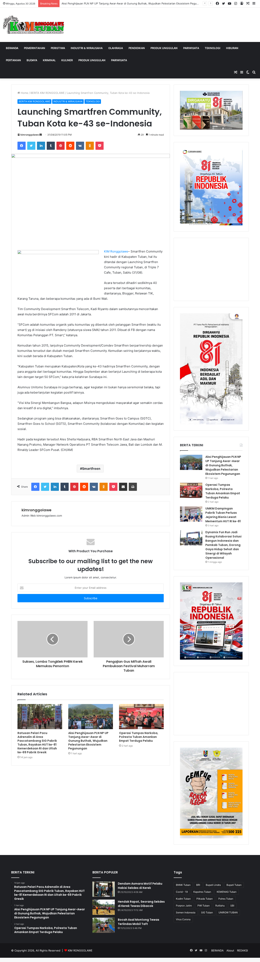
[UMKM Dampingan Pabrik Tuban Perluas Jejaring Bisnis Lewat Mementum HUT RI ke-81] (191, 514)
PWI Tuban (203, 905)
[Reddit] (70, 146)
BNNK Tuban (183, 884)
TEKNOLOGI (212, 48)
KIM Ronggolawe (116, 251)
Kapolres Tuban (202, 891)
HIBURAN (232, 48)
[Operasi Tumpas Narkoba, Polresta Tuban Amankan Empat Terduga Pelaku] (141, 716)
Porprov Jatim (184, 905)
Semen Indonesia (185, 912)
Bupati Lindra (213, 884)
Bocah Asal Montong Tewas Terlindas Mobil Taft (138, 922)
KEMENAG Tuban (226, 891)
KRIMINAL (49, 60)
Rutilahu (220, 905)
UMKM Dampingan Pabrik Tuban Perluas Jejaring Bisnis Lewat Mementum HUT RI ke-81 (223, 514)
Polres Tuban (225, 898)
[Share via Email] (123, 487)
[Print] (133, 487)
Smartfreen (91, 469)
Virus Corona (183, 919)
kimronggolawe (30, 134)
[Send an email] (40, 134)
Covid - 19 (182, 891)
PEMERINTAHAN (34, 48)
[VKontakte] (80, 146)
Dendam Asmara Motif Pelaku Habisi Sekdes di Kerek (140, 886)
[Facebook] (21, 146)
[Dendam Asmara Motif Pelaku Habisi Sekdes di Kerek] (103, 889)
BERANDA (12, 48)
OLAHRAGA (115, 48)
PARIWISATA (191, 48)
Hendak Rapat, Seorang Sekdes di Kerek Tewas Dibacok (141, 904)
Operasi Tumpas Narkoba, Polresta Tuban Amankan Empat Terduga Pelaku (138, 737)
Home (24, 92)
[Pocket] (99, 146)
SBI (232, 905)
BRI (198, 884)
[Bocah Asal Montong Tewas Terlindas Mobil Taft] (103, 925)
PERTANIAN (13, 60)
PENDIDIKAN (137, 48)
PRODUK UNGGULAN (164, 48)
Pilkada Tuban (204, 898)
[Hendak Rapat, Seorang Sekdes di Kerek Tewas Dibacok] (103, 907)
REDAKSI (242, 950)
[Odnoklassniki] (90, 146)
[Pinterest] (60, 146)
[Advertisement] (211, 269)
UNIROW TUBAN (228, 912)
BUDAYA (32, 60)
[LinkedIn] (41, 146)
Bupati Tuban (234, 884)
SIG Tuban (207, 912)
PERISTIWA (58, 48)
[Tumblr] (51, 146)
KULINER (67, 60)
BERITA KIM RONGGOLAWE (47, 92)
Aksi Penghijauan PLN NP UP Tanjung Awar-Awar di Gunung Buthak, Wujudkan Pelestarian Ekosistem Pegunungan (134, 3)
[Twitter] (31, 146)
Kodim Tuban (183, 898)
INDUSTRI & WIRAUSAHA (87, 48)
